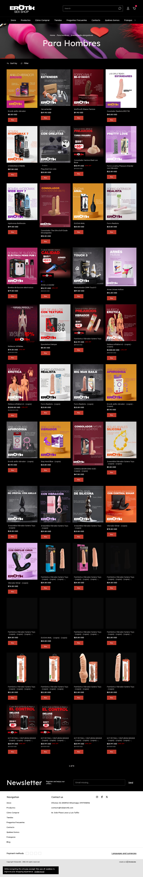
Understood (39, 872)
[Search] (119, 8)
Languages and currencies (124, 853)
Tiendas (58, 20)
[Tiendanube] (127, 862)
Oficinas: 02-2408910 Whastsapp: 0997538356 (70, 803)
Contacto (96, 20)
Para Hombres (63, 35)
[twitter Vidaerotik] (107, 797)
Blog (8, 842)
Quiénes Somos (112, 20)
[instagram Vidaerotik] (97, 797)
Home (52, 35)
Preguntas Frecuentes (76, 20)
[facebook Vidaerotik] (102, 797)
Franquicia (129, 20)
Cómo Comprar (42, 20)
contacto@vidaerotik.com (62, 808)
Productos (25, 20)
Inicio (13, 20)
